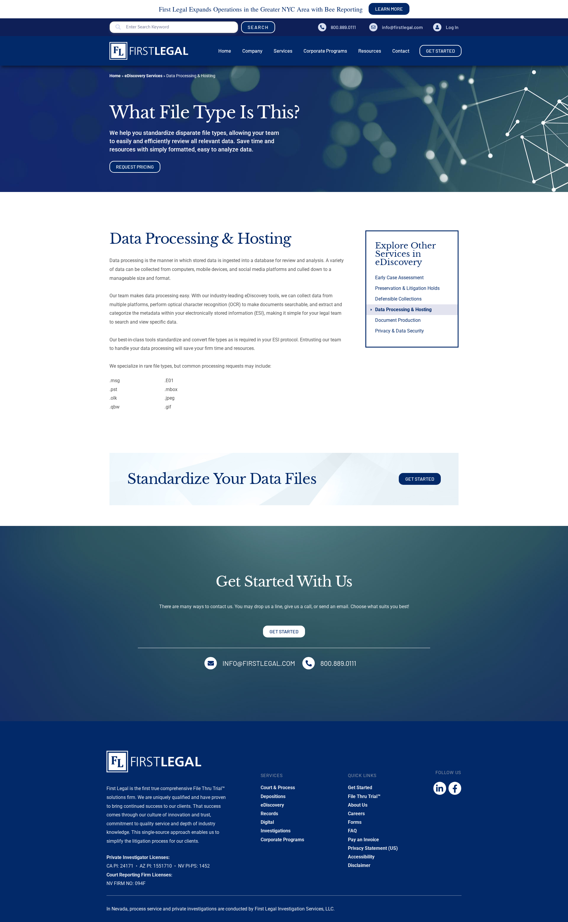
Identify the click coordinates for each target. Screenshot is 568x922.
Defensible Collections (398, 299)
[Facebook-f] (454, 788)
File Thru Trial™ (364, 796)
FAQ (352, 831)
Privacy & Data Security (399, 331)
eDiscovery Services (143, 75)
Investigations (276, 831)
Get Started (360, 787)
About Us (357, 805)
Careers (356, 813)
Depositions (273, 796)
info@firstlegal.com (402, 27)
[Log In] (437, 27)
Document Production (398, 320)
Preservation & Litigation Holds (407, 288)
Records (269, 813)
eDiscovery (272, 805)
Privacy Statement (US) (373, 848)
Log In (452, 27)
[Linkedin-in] (439, 788)
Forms (355, 822)
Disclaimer (359, 865)
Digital (267, 822)
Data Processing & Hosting (403, 309)
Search (258, 27)
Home (115, 75)
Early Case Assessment (399, 277)
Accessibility (361, 857)
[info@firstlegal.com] (373, 27)
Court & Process (278, 787)
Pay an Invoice (363, 839)
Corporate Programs (282, 839)
